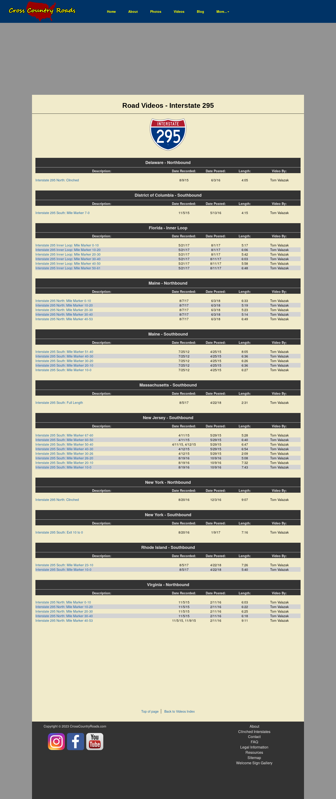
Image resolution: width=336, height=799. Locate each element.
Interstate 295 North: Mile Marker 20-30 (64, 309)
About (133, 11)
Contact (254, 736)
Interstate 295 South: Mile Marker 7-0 (62, 212)
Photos (155, 11)
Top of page (150, 711)
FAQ (254, 741)
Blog (200, 11)
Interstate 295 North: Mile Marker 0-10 (63, 300)
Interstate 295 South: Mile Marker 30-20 (64, 360)
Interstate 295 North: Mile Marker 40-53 (64, 319)
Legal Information (254, 747)
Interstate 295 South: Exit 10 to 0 (59, 532)
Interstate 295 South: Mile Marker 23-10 (64, 565)
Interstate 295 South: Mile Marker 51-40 (64, 351)
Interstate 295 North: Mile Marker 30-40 (64, 314)
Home (114, 11)
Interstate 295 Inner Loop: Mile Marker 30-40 (68, 259)
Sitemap (254, 757)
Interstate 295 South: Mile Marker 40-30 (64, 356)
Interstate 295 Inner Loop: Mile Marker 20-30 (68, 254)
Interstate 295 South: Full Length (59, 402)
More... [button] (221, 11)
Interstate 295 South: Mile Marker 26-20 (64, 458)
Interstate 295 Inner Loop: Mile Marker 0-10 (67, 245)
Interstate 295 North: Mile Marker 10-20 (64, 305)
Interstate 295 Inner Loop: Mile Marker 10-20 (68, 249)
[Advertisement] (168, 59)
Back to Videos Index (179, 711)
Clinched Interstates (254, 731)
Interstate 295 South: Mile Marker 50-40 (64, 444)
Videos (179, 11)
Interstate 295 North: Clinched (57, 180)
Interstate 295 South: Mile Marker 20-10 (64, 365)
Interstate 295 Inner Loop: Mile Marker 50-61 (68, 268)
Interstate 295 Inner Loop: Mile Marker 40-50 (68, 263)
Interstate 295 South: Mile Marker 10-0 (63, 370)
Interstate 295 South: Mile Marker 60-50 (64, 439)
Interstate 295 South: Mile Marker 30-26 (64, 453)
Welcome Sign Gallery (254, 762)
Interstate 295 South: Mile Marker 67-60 (64, 435)
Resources (254, 752)
